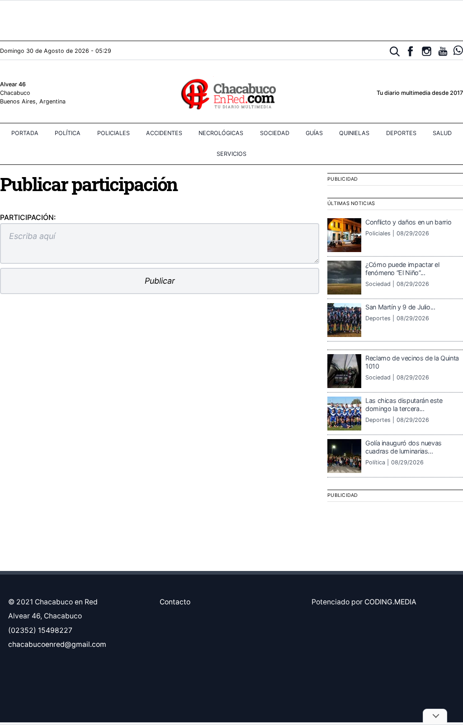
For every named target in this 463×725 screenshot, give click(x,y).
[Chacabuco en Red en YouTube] (443, 51)
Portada (24, 133)
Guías (314, 133)
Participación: (28, 217)
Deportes (401, 133)
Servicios (231, 153)
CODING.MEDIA (390, 602)
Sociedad (274, 133)
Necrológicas (220, 133)
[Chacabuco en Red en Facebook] (410, 51)
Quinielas (354, 133)
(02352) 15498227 (40, 630)
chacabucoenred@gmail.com (57, 644)
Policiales (113, 133)
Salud (442, 133)
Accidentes (164, 133)
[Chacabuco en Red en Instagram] (426, 51)
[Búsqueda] (395, 52)
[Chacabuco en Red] (231, 93)
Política (67, 133)
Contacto (175, 602)
